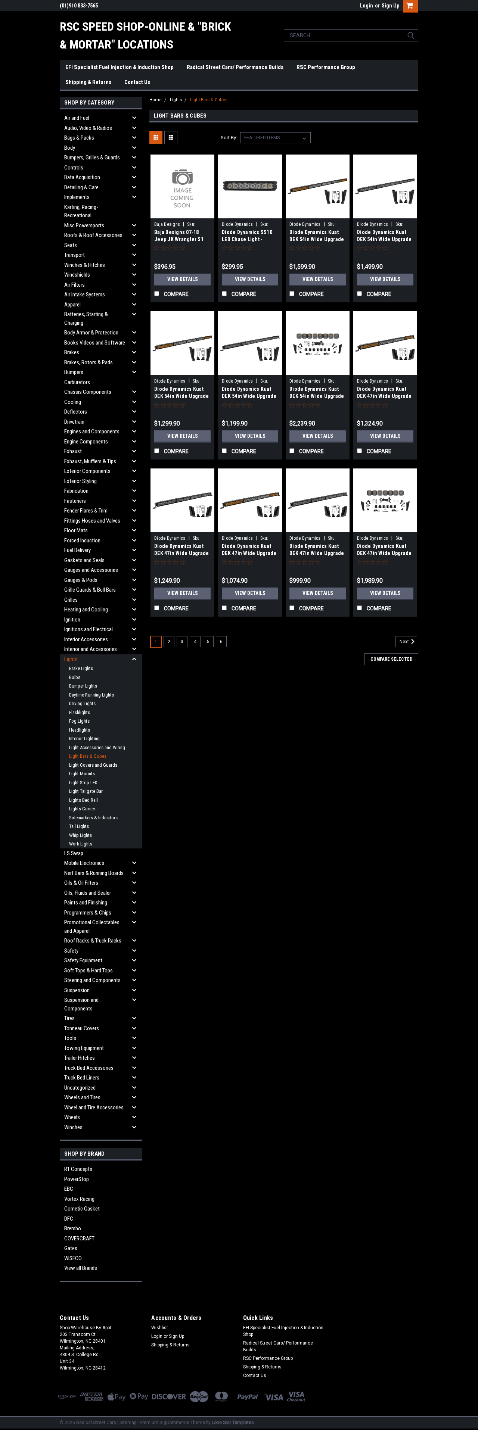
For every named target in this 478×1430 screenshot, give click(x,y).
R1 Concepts (78, 1169)
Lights (71, 659)
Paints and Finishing (85, 902)
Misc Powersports (84, 225)
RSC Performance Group (326, 67)
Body (69, 147)
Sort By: (229, 137)
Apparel (72, 304)
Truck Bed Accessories (89, 1068)
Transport (74, 255)
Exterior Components (87, 471)
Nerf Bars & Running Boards (94, 873)
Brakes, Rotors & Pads (88, 362)
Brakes (71, 352)
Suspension (77, 990)
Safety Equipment (83, 960)
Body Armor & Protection (91, 332)
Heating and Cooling (86, 609)
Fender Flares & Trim (86, 510)
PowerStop (76, 1179)
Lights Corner (82, 808)
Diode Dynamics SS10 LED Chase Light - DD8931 (247, 239)
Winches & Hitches (84, 265)
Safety (71, 950)
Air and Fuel (76, 118)
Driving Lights (82, 703)
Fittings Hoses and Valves (92, 520)
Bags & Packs (79, 137)
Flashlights (79, 712)
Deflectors (75, 411)
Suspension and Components (81, 1004)
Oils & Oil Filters (81, 882)
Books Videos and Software (94, 342)
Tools (70, 1038)
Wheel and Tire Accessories (94, 1107)
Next (405, 642)
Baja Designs (167, 224)
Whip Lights (80, 835)
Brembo (72, 1228)
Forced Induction (82, 540)
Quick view (182, 213)
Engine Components (86, 441)
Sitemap (128, 1422)
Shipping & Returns (88, 82)
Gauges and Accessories (91, 570)
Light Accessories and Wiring (97, 747)
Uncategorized (80, 1087)
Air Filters (74, 284)
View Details (182, 279)
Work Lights (80, 844)
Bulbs (74, 677)
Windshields (77, 274)
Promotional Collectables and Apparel (92, 926)
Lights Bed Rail (83, 800)
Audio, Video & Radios (88, 128)
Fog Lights (79, 721)
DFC (68, 1218)
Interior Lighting (84, 738)
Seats (70, 245)
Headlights (79, 730)
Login (366, 6)
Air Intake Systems (84, 294)
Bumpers (73, 372)
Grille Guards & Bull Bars (90, 589)
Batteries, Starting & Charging (86, 318)
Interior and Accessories (90, 649)
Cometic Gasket (82, 1208)
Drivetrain (74, 421)
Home (155, 99)
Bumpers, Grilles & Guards (92, 157)
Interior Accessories (86, 639)
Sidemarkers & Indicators (93, 817)
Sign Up (390, 6)
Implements (77, 197)
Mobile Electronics (84, 863)
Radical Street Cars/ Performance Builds (235, 67)
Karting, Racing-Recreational (81, 211)
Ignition (72, 619)
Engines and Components (92, 431)
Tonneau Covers (81, 1028)
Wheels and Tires (82, 1097)
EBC (68, 1189)
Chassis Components (87, 392)
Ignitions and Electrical (88, 629)
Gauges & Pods (80, 580)
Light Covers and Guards (93, 765)
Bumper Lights (83, 686)
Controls (73, 167)
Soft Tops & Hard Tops (88, 970)
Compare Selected (391, 659)
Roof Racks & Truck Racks (92, 940)
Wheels (72, 1117)
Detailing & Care (81, 187)
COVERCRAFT (79, 1238)
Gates (70, 1248)
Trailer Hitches (79, 1057)
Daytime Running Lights (91, 695)
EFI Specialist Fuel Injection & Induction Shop (119, 67)
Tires (69, 1018)
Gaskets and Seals (84, 560)
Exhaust (73, 451)
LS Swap (73, 853)
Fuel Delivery (77, 550)
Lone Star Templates (233, 1422)
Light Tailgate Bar (86, 791)
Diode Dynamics (237, 224)
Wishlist (159, 1327)
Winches (73, 1127)
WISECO (73, 1258)
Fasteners (75, 501)
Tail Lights (79, 826)
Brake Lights (81, 668)
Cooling (72, 402)
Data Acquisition (82, 177)
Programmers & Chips (87, 912)
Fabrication (76, 490)
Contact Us (137, 82)
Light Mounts (82, 773)
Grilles (71, 599)
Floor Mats (76, 530)
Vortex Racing (79, 1199)
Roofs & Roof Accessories (93, 235)
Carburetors (77, 382)
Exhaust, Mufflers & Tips (90, 461)
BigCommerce (174, 1422)
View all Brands (80, 1268)
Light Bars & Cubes (87, 756)
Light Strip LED (83, 782)
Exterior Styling (80, 481)
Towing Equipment (84, 1048)
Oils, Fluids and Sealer (87, 893)
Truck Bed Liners (81, 1077)
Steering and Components (92, 980)
